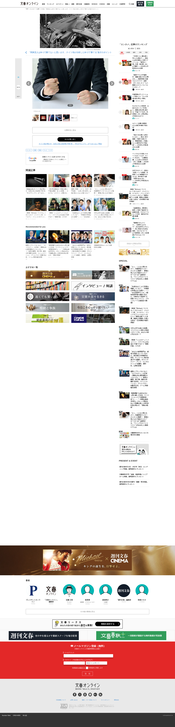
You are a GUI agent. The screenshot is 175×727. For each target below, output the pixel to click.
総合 (138, 48)
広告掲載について (61, 700)
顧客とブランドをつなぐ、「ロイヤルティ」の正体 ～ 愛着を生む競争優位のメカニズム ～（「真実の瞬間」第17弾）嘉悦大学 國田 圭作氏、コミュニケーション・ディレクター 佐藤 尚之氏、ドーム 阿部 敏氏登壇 (36, 252)
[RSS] (100, 694)
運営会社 (116, 700)
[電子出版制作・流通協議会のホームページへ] (63, 706)
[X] (80, 694)
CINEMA (102, 4)
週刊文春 (79, 4)
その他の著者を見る (87, 611)
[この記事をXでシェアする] (18, 62)
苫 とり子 (137, 118)
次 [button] (111, 83)
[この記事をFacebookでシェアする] (18, 68)
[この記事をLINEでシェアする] (18, 81)
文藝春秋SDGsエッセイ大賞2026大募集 (103, 247)
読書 (108, 4)
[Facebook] (74, 694)
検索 (132, 4)
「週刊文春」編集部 (139, 89)
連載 (72, 4)
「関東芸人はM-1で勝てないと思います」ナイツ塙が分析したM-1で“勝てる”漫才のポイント (70, 52)
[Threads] (85, 694)
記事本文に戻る (70, 130)
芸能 (40, 150)
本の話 (25, 715)
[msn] (95, 694)
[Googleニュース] (90, 694)
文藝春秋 (87, 4)
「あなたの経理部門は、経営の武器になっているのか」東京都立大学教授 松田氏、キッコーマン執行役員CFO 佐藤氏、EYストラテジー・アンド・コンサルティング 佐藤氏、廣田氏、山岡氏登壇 (81, 252)
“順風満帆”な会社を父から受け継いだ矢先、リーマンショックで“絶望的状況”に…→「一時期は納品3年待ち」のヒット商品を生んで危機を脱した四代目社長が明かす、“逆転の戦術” (58, 251)
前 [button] (28, 83)
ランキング (50, 4)
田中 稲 (136, 185)
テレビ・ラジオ (47, 150)
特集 (66, 4)
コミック (114, 4)
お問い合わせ (74, 700)
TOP (27, 9)
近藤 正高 (137, 149)
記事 (38, 9)
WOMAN (94, 4)
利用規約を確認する (78, 668)
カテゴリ (59, 4)
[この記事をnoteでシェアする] (18, 87)
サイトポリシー (105, 700)
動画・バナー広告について (89, 700)
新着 (43, 4)
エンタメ (32, 9)
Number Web (6, 715)
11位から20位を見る (134, 243)
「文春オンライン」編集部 (138, 203)
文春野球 (122, 4)
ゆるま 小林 (137, 70)
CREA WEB (16, 715)
